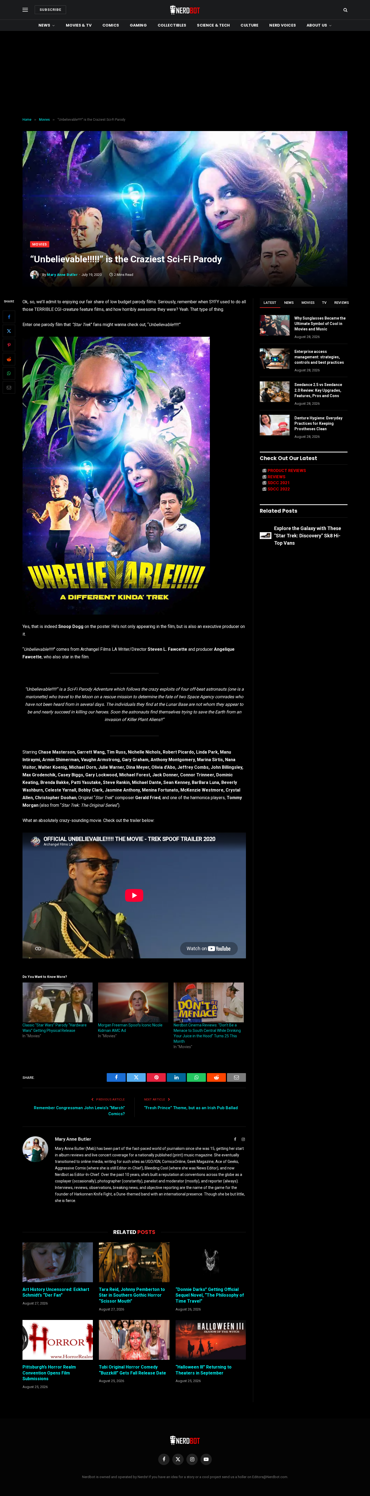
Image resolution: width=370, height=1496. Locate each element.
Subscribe (50, 10)
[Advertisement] (185, 74)
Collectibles (172, 25)
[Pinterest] (9, 345)
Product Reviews (287, 470)
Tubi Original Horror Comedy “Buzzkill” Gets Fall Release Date (132, 1370)
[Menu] (25, 10)
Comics (110, 25)
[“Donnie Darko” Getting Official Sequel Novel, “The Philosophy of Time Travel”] (211, 1262)
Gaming (138, 25)
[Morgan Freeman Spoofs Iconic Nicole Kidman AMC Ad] (133, 1003)
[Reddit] (9, 359)
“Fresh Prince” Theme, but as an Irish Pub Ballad (191, 1107)
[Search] (345, 10)
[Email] (9, 387)
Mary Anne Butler (62, 275)
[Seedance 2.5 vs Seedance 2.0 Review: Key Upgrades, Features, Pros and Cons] (275, 391)
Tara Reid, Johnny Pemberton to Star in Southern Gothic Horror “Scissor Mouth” (132, 1295)
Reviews (341, 303)
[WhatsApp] (9, 373)
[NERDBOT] (185, 10)
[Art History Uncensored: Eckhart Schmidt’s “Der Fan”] (57, 1262)
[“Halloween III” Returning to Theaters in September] (211, 1340)
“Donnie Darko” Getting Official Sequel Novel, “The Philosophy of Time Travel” (210, 1295)
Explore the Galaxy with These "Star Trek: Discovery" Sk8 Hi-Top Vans (307, 535)
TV (324, 303)
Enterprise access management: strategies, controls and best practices (319, 357)
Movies (39, 244)
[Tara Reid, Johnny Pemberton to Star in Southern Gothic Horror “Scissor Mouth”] (134, 1262)
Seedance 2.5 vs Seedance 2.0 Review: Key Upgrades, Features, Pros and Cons (318, 390)
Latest (270, 303)
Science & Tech (213, 25)
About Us (317, 25)
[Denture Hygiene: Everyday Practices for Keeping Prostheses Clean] (275, 425)
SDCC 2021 (279, 482)
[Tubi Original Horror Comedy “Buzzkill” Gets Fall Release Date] (134, 1340)
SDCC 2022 (279, 489)
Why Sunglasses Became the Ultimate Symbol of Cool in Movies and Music (320, 323)
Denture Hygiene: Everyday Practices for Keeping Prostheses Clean (318, 423)
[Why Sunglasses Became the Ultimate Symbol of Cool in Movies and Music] (275, 325)
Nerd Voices (282, 25)
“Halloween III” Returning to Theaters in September (204, 1370)
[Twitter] (9, 331)
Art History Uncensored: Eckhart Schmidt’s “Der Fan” (55, 1292)
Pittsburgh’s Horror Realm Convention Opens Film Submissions (49, 1373)
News (44, 25)
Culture (249, 25)
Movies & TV (79, 25)
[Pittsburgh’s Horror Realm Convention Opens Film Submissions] (57, 1340)
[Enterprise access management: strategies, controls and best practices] (275, 358)
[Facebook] (9, 317)
